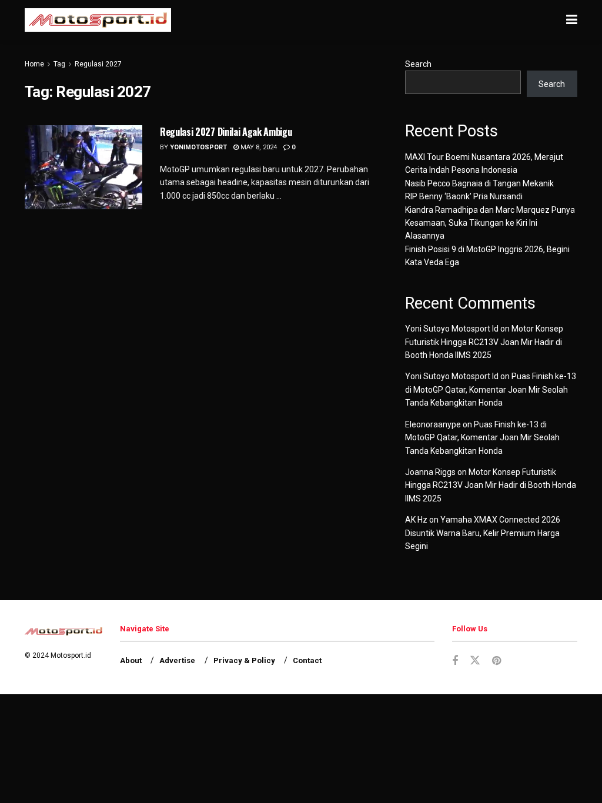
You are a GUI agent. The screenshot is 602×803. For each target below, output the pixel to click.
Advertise (177, 660)
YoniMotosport (198, 147)
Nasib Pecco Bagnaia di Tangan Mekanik (479, 183)
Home (34, 64)
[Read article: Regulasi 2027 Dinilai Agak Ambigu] (83, 167)
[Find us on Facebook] (455, 661)
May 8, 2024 (258, 147)
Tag (59, 64)
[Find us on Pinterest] (496, 661)
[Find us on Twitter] (475, 661)
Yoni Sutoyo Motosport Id (452, 328)
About (131, 660)
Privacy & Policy (244, 660)
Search (418, 64)
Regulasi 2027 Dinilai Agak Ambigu (226, 132)
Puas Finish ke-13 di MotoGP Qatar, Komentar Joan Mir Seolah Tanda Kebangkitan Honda (490, 389)
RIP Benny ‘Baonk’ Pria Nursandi (464, 196)
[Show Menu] (571, 20)
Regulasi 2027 (98, 64)
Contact (307, 660)
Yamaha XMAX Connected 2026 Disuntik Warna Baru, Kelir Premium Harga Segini (482, 533)
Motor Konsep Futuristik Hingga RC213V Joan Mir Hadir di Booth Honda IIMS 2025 (484, 342)
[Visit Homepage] (98, 20)
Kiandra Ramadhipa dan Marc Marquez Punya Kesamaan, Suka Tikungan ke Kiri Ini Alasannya (490, 223)
